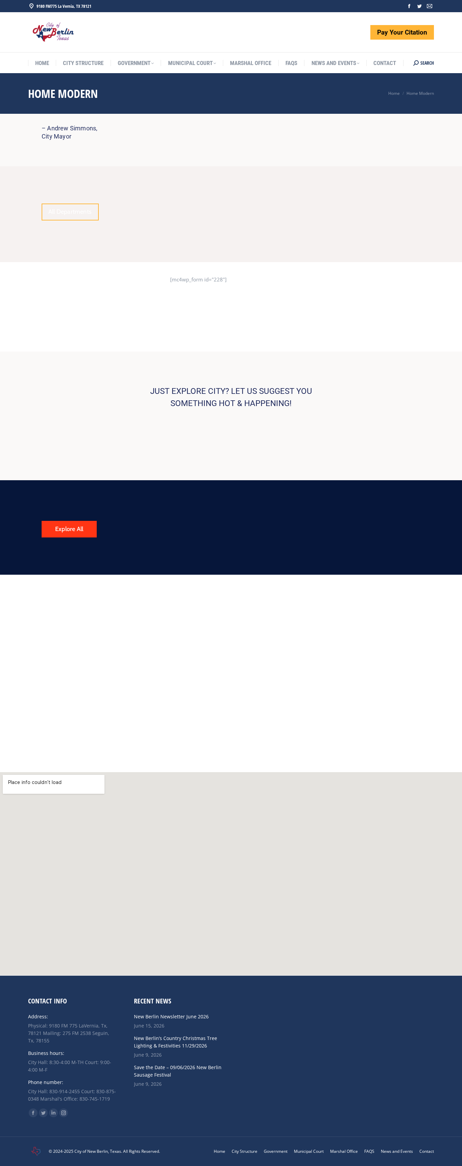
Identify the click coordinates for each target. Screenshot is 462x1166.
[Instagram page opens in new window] (63, 1112)
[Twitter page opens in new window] (419, 6)
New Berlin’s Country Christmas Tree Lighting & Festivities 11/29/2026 (175, 1042)
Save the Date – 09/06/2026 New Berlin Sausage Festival (178, 1071)
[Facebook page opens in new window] (409, 6)
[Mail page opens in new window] (429, 6)
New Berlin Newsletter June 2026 (171, 1016)
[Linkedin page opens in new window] (53, 1112)
